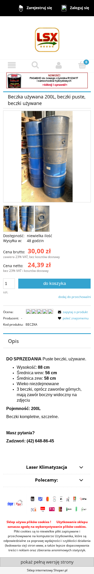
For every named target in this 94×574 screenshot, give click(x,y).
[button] (12, 65)
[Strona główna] (47, 37)
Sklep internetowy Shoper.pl (47, 570)
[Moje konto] (58, 65)
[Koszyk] (82, 65)
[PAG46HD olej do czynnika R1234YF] (47, 80)
